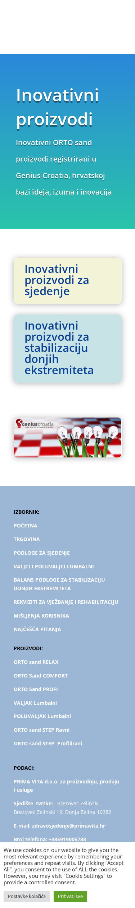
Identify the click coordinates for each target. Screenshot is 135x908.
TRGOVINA (27, 539)
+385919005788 (67, 839)
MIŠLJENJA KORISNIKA (41, 615)
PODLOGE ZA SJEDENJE (42, 552)
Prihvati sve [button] (70, 896)
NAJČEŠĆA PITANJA (37, 629)
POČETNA (25, 525)
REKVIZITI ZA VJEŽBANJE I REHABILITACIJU (66, 602)
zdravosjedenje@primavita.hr (68, 825)
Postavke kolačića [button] (27, 896)
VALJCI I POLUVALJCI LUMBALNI (54, 566)
